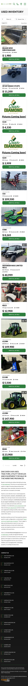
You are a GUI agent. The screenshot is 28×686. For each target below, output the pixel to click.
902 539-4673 (7, 594)
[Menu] (25, 4)
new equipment (6, 484)
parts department (12, 507)
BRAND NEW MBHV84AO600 (8, 49)
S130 (4, 122)
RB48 (4, 449)
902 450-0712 (7, 579)
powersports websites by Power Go (20, 676)
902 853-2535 (7, 565)
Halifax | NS (7, 578)
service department (19, 505)
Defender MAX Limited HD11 (12, 267)
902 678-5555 (7, 587)
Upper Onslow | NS (9, 652)
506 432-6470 (7, 646)
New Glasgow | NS (9, 622)
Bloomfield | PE (9, 563)
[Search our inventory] (14, 4)
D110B (5, 377)
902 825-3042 (7, 602)
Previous (7, 465)
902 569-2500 (7, 631)
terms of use (7, 672)
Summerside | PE (9, 637)
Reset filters (24, 23)
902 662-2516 (7, 654)
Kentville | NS (8, 585)
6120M (5, 341)
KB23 (4, 305)
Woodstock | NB (9, 659)
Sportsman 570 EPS (11, 86)
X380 (4, 230)
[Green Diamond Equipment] (6, 4)
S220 (4, 158)
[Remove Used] (6, 23)
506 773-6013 (7, 609)
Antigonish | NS (9, 555)
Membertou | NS (9, 592)
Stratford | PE (8, 630)
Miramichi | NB (8, 607)
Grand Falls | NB (9, 570)
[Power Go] (14, 680)
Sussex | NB (7, 644)
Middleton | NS (8, 600)
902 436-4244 (7, 639)
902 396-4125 (7, 624)
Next (21, 465)
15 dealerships (4, 534)
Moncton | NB (8, 615)
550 (3, 194)
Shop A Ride (9, 678)
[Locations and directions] (21, 4)
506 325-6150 (7, 661)
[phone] (17, 4)
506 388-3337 (7, 617)
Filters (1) (8, 19)
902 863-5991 (7, 557)
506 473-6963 (7, 572)
